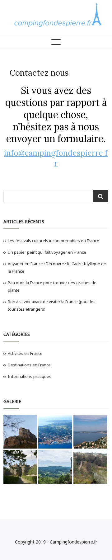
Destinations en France (29, 365)
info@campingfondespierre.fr (56, 158)
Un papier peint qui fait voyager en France (47, 252)
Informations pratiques (29, 376)
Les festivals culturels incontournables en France (53, 240)
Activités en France (25, 353)
